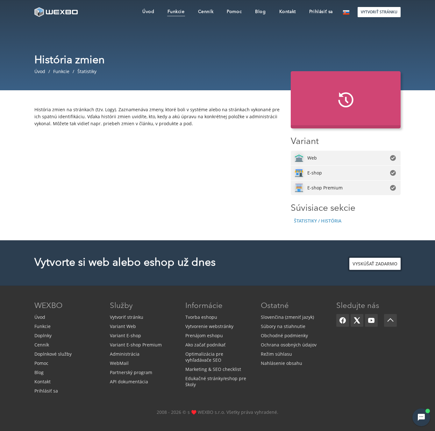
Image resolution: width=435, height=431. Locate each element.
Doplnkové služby (53, 354)
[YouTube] (371, 320)
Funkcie (42, 326)
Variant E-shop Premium (136, 345)
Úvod (39, 317)
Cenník (41, 345)
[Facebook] (342, 320)
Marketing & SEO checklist (213, 369)
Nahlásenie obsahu (281, 363)
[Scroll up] (390, 320)
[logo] (56, 12)
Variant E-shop (125, 335)
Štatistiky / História (317, 221)
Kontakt (42, 382)
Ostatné (275, 306)
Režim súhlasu (276, 354)
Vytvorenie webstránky (209, 326)
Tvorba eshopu (201, 317)
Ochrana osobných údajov (289, 345)
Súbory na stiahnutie (283, 326)
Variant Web (123, 326)
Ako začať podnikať (205, 345)
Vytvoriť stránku (126, 317)
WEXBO (48, 306)
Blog (39, 372)
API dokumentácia (129, 382)
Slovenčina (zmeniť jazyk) (287, 317)
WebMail (119, 363)
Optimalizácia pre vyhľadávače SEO (204, 357)
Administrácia (124, 354)
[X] (357, 320)
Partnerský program (131, 372)
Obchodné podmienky (284, 335)
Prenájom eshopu (204, 335)
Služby (121, 306)
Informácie (204, 306)
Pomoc (41, 363)
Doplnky (43, 335)
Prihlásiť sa (46, 391)
